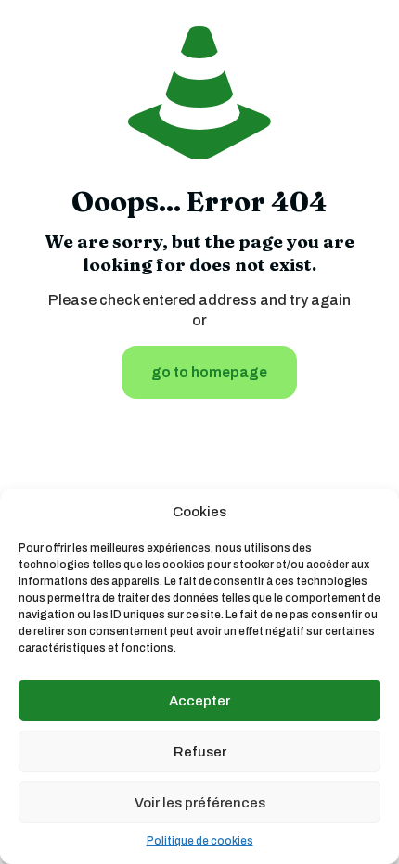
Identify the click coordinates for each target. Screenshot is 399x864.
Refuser (200, 751)
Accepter (199, 700)
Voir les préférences (200, 802)
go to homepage (209, 372)
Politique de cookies (200, 840)
